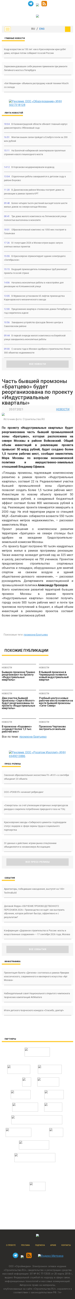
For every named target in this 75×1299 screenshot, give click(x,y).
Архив (53, 1245)
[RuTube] (37, 5)
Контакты (66, 1245)
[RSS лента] (44, 5)
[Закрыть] (67, 29)
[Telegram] (30, 5)
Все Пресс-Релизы (37, 862)
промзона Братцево (36, 634)
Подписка (40, 1245)
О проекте (11, 1245)
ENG (42, 29)
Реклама (25, 1245)
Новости (63, 409)
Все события (37, 949)
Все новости (37, 364)
